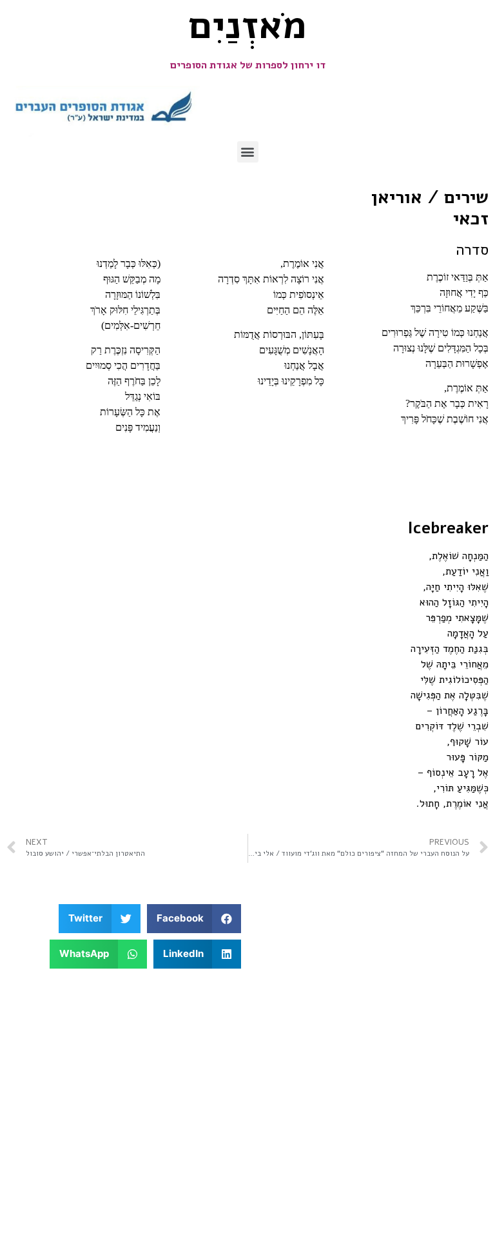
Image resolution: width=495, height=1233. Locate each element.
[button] (247, 152)
